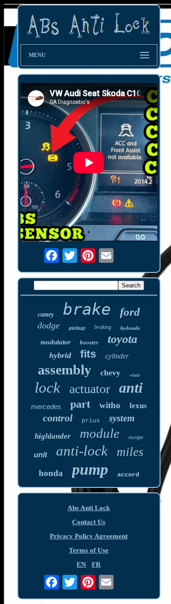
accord (128, 474)
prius (91, 420)
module (99, 433)
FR (96, 564)
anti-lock (82, 451)
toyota (122, 339)
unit (40, 455)
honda (51, 473)
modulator (56, 342)
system (122, 418)
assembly (64, 369)
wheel (135, 375)
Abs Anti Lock (88, 508)
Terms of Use (89, 550)
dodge (48, 325)
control (58, 418)
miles (130, 452)
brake (87, 309)
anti (131, 387)
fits (88, 354)
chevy (110, 372)
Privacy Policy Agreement (89, 536)
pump (90, 469)
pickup (77, 328)
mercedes (46, 406)
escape (136, 437)
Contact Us (88, 522)
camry (46, 314)
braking (102, 327)
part (80, 404)
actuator (89, 389)
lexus (138, 405)
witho (109, 405)
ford (130, 312)
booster (89, 342)
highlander (53, 436)
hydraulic (130, 328)
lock (47, 387)
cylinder (117, 356)
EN (81, 564)
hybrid (60, 355)
